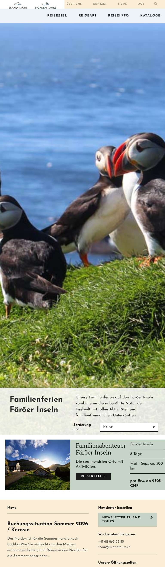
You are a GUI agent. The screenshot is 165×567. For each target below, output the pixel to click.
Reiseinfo (118, 15)
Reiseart (88, 15)
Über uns (74, 4)
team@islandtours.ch (114, 547)
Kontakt (100, 4)
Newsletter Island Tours (121, 519)
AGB (141, 4)
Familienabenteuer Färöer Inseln (101, 448)
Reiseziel (57, 15)
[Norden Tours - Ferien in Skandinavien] (45, 5)
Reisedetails (93, 476)
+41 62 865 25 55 (111, 541)
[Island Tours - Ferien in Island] (17, 5)
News (122, 4)
